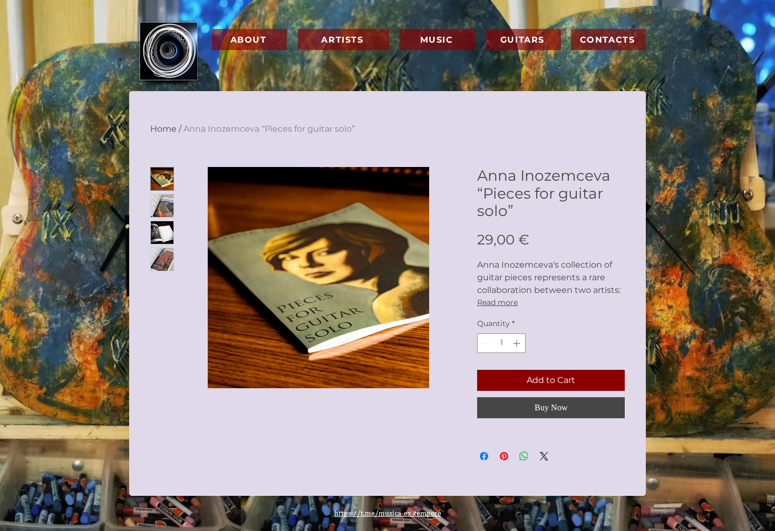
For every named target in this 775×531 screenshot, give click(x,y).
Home (163, 129)
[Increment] (517, 343)
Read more (497, 302)
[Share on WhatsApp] (524, 456)
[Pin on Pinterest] (504, 456)
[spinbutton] (501, 343)
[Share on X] (544, 456)
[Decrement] (485, 343)
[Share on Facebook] (484, 456)
